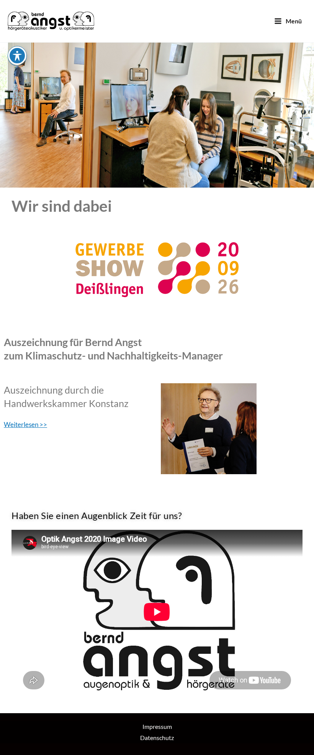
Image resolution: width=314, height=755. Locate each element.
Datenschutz (157, 737)
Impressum (157, 726)
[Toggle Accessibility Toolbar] (17, 55)
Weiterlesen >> (25, 424)
